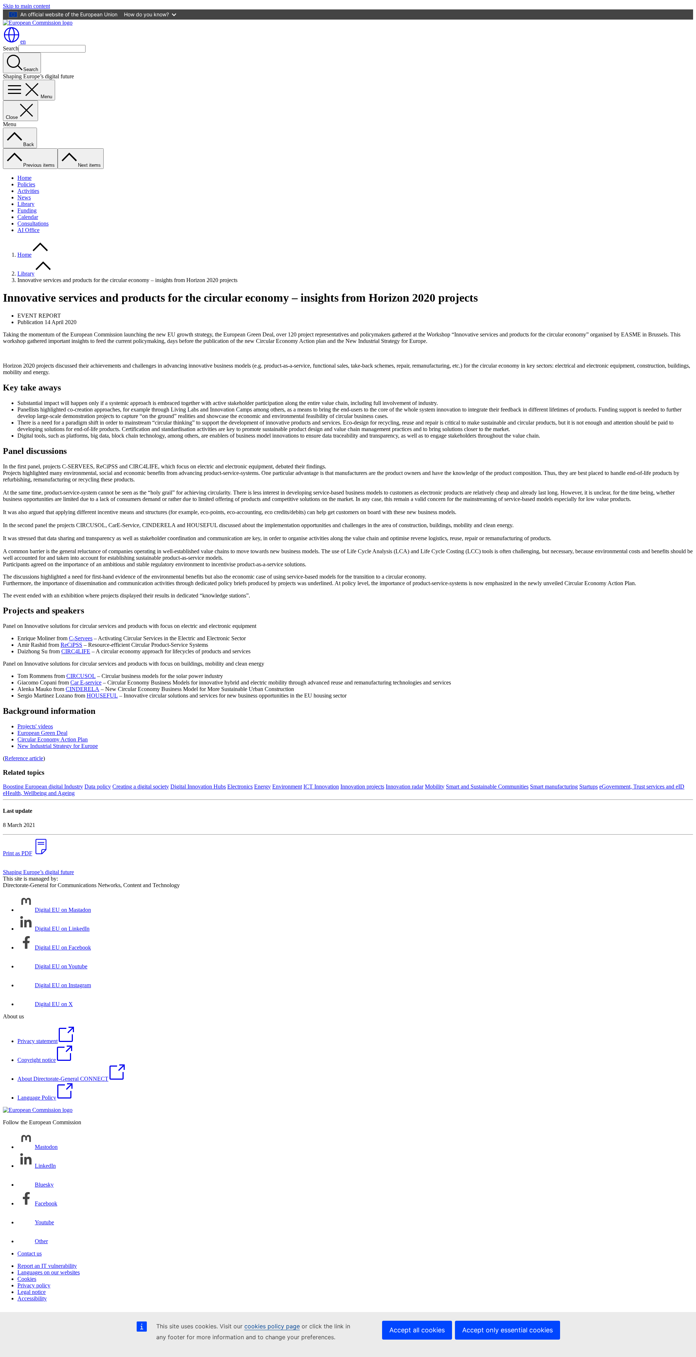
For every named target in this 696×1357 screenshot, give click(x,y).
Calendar (27, 217)
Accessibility (32, 1298)
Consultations (33, 223)
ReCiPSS (71, 645)
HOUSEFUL (102, 695)
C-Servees (80, 638)
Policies (26, 184)
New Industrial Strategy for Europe (57, 746)
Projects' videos (35, 726)
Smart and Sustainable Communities (487, 786)
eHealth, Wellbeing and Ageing (39, 793)
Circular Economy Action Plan (52, 739)
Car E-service (86, 682)
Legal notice (31, 1292)
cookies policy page (272, 1326)
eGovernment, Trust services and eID (641, 786)
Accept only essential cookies (507, 1330)
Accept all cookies (417, 1330)
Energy (262, 786)
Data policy (97, 786)
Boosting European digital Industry (43, 786)
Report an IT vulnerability (47, 1266)
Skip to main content (26, 6)
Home (24, 178)
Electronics (240, 786)
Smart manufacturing (554, 786)
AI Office (28, 230)
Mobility (434, 786)
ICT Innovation (321, 786)
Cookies (26, 1279)
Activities (28, 191)
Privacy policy (33, 1285)
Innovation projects (362, 786)
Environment (287, 786)
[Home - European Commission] (37, 23)
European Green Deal (42, 733)
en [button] (23, 41)
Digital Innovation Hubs (198, 786)
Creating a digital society (140, 786)
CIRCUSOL (81, 676)
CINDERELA (82, 689)
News (24, 197)
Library (25, 204)
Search (10, 48)
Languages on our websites (48, 1272)
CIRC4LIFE (75, 651)
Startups (588, 786)
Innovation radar (404, 786)
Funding (27, 210)
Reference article (24, 758)
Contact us (29, 1253)
